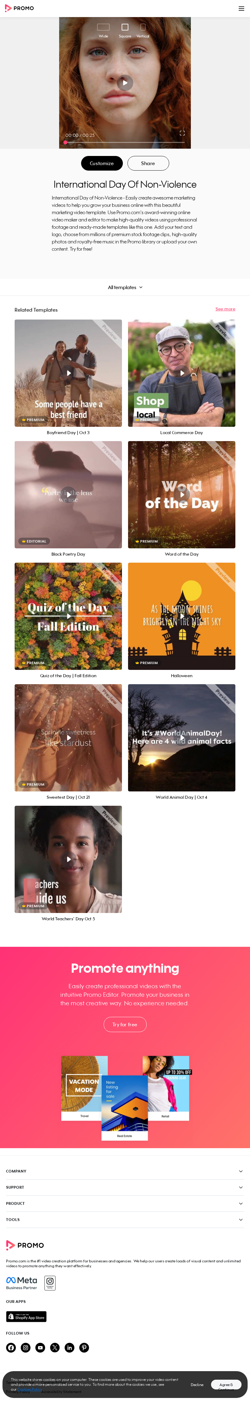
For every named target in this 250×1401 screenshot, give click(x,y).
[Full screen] (182, 133)
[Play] (125, 83)
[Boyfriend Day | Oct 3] (68, 373)
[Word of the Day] (181, 494)
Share (148, 163)
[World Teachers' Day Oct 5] (68, 859)
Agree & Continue (226, 1385)
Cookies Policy (29, 1389)
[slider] (65, 142)
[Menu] (241, 8)
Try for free (125, 1024)
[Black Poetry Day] (68, 494)
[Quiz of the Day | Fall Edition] (68, 616)
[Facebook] (21, 1283)
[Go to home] (21, 8)
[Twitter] (55, 1348)
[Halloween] (181, 616)
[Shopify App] (125, 1316)
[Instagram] (49, 1283)
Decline (197, 1384)
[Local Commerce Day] (181, 373)
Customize (102, 163)
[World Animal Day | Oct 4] (181, 737)
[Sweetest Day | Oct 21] (68, 737)
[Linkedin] (69, 1348)
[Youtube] (40, 1348)
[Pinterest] (84, 1348)
